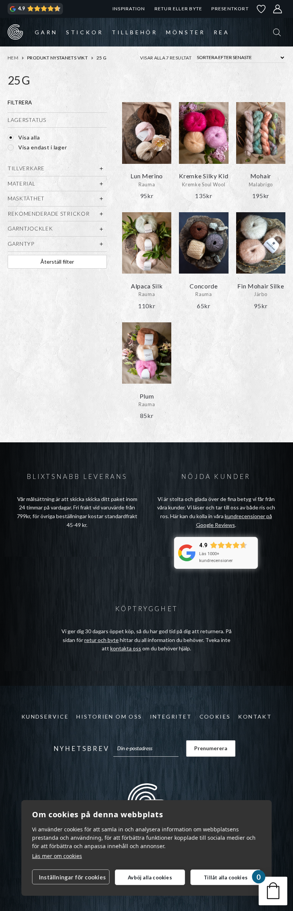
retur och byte (101, 640)
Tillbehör (135, 32)
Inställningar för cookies (72, 877)
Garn (46, 32)
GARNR (15, 32)
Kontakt (255, 716)
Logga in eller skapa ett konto (277, 9)
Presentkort (229, 8)
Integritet (171, 716)
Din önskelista (261, 9)
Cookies (215, 716)
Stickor (84, 32)
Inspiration (129, 8)
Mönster (185, 32)
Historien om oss (109, 716)
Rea (221, 32)
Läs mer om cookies (57, 856)
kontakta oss (125, 648)
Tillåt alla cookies (226, 877)
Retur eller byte (179, 8)
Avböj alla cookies (150, 877)
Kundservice (45, 716)
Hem (13, 58)
